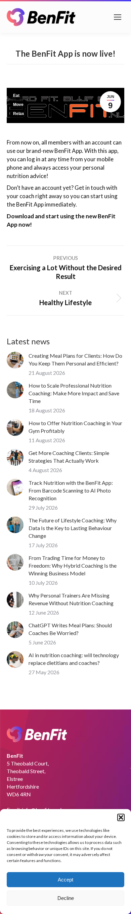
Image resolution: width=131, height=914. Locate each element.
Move (18, 104)
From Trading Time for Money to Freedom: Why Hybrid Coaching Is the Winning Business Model (73, 565)
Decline (65, 898)
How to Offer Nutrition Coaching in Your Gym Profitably (75, 427)
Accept (65, 879)
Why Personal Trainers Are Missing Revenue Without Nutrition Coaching (71, 599)
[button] (121, 817)
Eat (16, 95)
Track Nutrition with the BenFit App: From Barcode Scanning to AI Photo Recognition (71, 490)
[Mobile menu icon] (117, 17)
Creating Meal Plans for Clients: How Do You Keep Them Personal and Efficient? (75, 359)
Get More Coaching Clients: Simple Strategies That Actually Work (69, 457)
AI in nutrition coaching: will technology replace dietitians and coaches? (74, 659)
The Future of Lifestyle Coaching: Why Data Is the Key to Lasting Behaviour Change (73, 528)
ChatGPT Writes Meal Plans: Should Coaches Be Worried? (70, 629)
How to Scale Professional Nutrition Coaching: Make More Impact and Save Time (74, 393)
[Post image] (15, 360)
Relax (18, 113)
